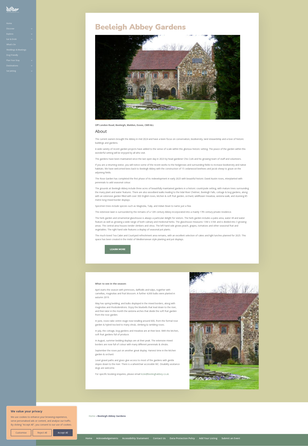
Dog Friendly (12, 55)
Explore (9, 34)
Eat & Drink (11, 39)
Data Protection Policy (182, 438)
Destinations (12, 66)
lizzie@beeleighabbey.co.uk (155, 374)
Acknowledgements (107, 438)
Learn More (117, 249)
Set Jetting (11, 71)
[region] (41, 423)
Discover (10, 29)
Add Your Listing (208, 438)
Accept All (63, 432)
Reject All (42, 432)
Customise (21, 432)
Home (9, 23)
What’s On (11, 44)
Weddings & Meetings (16, 50)
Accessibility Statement (135, 438)
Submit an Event (231, 438)
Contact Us (159, 438)
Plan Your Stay (13, 60)
